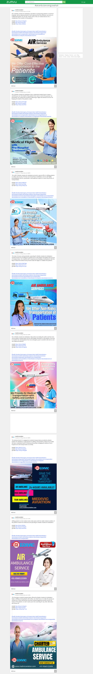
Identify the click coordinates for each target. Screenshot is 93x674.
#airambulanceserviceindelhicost (37, 34)
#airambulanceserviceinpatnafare (20, 34)
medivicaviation (19, 10)
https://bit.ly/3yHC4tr (20, 345)
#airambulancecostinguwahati (32, 116)
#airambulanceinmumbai (18, 619)
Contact (68, 56)
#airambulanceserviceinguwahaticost (38, 115)
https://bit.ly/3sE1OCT (20, 265)
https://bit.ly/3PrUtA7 (21, 266)
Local (75, 55)
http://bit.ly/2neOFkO (20, 22)
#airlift (37, 31)
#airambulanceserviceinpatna (31, 619)
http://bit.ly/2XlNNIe (21, 24)
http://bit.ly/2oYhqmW (20, 21)
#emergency (24, 31)
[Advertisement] (22, 423)
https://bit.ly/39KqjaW (21, 450)
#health (13, 31)
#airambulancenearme (30, 35)
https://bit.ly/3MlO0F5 (20, 182)
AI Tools (64, 56)
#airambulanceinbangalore (30, 195)
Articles (60, 56)
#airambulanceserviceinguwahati (47, 619)
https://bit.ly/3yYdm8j (20, 184)
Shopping (67, 55)
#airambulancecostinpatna (18, 35)
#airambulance (42, 31)
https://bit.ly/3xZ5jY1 (20, 607)
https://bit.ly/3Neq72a (21, 185)
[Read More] (55, 86)
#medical (18, 31)
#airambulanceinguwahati (40, 32)
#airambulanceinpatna (27, 32)
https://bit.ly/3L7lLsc (20, 447)
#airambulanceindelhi (17, 32)
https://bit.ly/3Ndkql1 (20, 344)
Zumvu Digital (77, 56)
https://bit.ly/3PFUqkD (21, 101)
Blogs (78, 55)
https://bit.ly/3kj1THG (21, 609)
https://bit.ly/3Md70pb (21, 263)
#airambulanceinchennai (17, 195)
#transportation (31, 31)
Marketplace (61, 55)
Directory (71, 55)
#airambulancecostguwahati (19, 462)
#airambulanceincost (47, 358)
